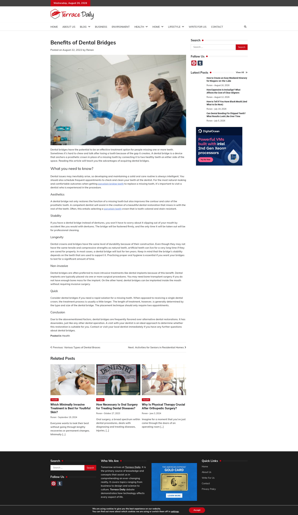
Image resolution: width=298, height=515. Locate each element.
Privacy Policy (209, 489)
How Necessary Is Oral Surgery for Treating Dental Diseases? (117, 406)
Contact (217, 26)
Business (101, 26)
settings (175, 511)
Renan (90, 49)
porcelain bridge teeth (111, 183)
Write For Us (197, 26)
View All (240, 72)
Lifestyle (174, 26)
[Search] (245, 26)
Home (54, 26)
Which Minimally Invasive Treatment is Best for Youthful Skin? (70, 408)
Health (139, 26)
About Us (68, 26)
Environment (121, 26)
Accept (197, 510)
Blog (83, 26)
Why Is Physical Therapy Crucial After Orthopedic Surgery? (163, 406)
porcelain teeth (112, 208)
